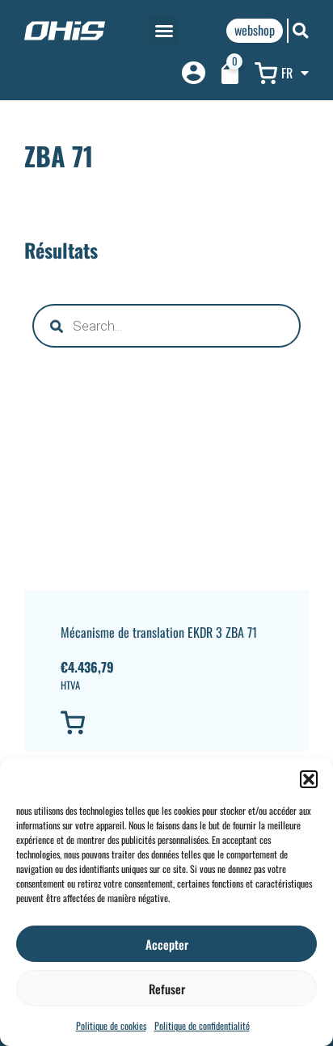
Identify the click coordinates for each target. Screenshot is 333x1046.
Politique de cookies (111, 1025)
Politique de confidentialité (202, 1025)
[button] (309, 779)
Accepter (166, 944)
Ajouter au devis (113, 723)
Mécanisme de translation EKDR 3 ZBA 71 (159, 632)
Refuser (167, 988)
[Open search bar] (301, 30)
